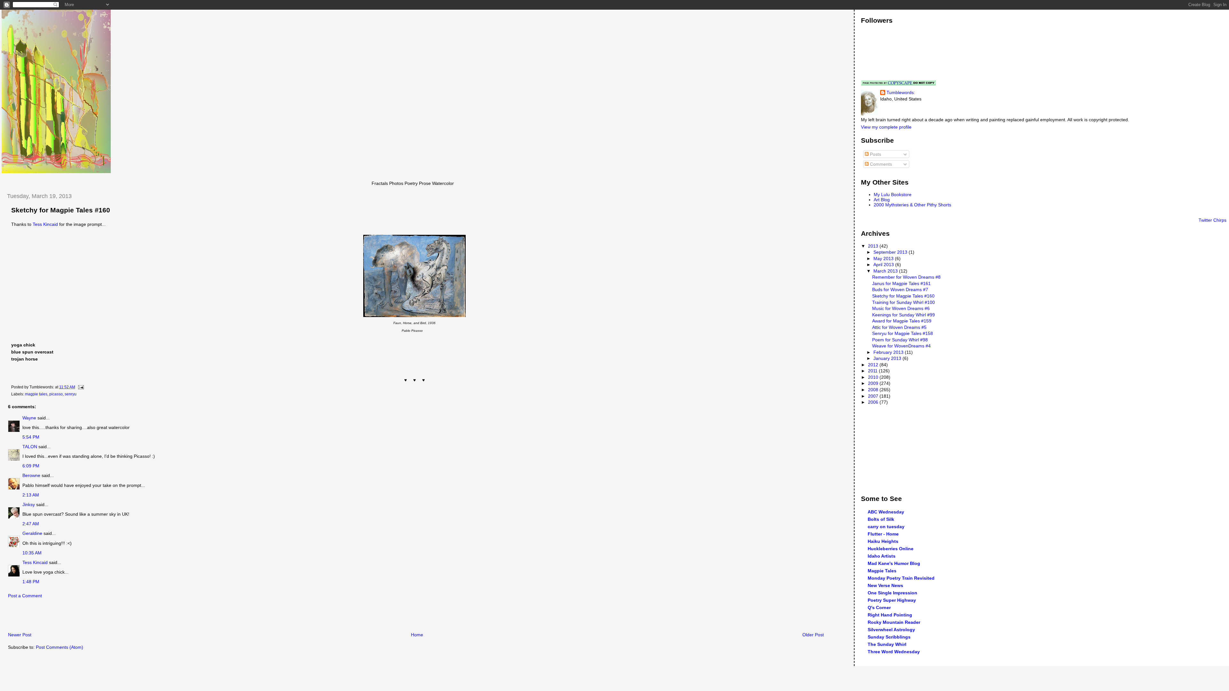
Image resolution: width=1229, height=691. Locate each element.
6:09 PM (30, 465)
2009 (874, 383)
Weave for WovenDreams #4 (901, 345)
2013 (874, 246)
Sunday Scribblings (889, 636)
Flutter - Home (883, 533)
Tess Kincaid (45, 224)
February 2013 (889, 352)
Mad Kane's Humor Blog (894, 563)
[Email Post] (80, 387)
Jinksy (28, 504)
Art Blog (882, 199)
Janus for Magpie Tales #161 (901, 283)
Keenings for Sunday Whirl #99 (903, 314)
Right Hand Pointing (890, 614)
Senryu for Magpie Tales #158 (902, 333)
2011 (873, 370)
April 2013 (884, 264)
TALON (29, 446)
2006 (874, 402)
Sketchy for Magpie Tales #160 (60, 210)
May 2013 (884, 258)
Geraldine (33, 533)
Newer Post (19, 634)
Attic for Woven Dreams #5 (899, 327)
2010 (874, 377)
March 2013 (886, 271)
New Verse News (885, 585)
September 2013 (891, 252)
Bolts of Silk (881, 519)
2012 (874, 364)
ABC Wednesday (886, 511)
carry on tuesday (886, 526)
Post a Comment (25, 595)
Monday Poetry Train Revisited (901, 578)
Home (417, 634)
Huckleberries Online (890, 548)
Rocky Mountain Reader (894, 622)
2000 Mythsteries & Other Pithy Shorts (912, 204)
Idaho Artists (882, 556)
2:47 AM (30, 523)
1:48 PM (30, 581)
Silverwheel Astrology (891, 629)
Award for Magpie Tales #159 (901, 320)
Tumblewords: (901, 92)
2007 (874, 396)
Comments (880, 164)
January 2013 (888, 358)
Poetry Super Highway (892, 600)
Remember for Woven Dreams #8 (906, 277)
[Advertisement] (76, 617)
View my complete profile (886, 127)
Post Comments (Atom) (59, 647)
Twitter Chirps (1212, 220)
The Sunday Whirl (887, 644)
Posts (875, 154)
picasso (56, 394)
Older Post (813, 634)
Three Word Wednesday (894, 651)
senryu (70, 394)
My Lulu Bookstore (893, 194)
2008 (874, 389)
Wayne (29, 417)
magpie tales (36, 394)
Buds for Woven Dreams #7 (900, 289)
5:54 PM (30, 437)
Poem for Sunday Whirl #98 (900, 339)
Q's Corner (879, 607)
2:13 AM (30, 494)
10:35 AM (32, 552)
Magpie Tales (882, 570)
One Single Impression (892, 592)
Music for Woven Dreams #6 (901, 308)
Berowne (31, 475)
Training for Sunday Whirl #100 (903, 302)
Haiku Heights (883, 541)
